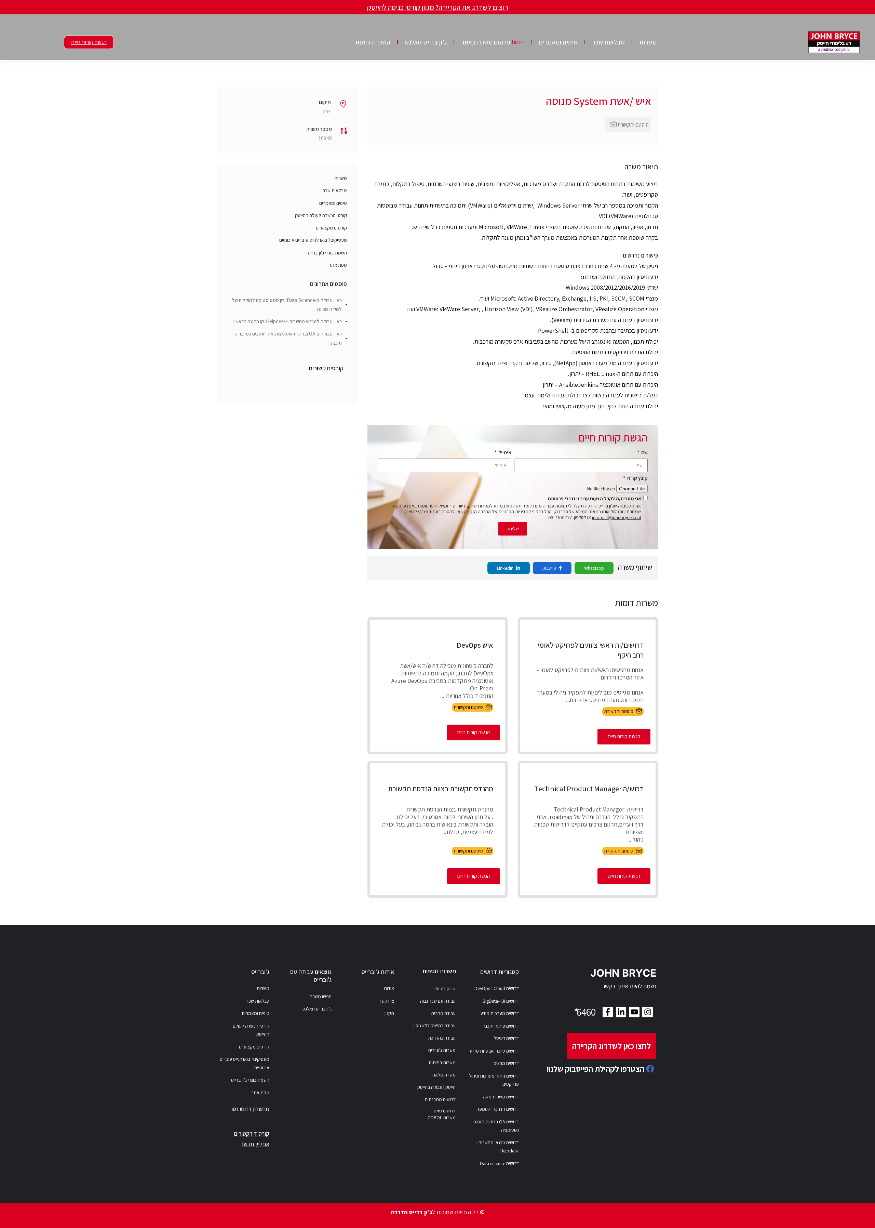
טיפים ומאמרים (558, 42)
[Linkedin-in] (621, 1012)
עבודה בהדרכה (442, 1038)
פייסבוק (549, 568)
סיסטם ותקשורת (633, 124)
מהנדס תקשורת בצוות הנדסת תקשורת (440, 788)
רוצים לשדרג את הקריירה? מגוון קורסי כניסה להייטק (437, 7)
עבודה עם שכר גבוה (438, 1001)
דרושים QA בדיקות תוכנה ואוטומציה (496, 1126)
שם (644, 452)
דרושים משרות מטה (501, 1097)
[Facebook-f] (608, 1012)
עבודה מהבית (443, 1013)
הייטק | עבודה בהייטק (436, 1087)
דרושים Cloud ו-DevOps (496, 988)
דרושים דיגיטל (506, 1038)
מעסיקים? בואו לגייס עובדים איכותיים (313, 240)
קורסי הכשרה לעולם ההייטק (321, 215)
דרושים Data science (499, 1163)
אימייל (504, 452)
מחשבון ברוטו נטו (250, 1109)
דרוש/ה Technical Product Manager (589, 788)
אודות (389, 988)
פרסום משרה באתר (493, 42)
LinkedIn (505, 568)
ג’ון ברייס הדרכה (411, 1212)
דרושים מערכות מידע (499, 1013)
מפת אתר (338, 265)
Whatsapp (594, 568)
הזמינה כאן (467, 512)
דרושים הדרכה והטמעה (497, 1109)
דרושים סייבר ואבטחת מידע (494, 1051)
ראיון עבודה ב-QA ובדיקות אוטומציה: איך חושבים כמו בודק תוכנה (288, 338)
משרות (648, 42)
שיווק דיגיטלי (444, 989)
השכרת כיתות (372, 42)
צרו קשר (386, 1001)
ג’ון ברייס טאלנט (426, 42)
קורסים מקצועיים (331, 227)
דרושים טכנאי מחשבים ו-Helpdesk (497, 1146)
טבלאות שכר (608, 42)
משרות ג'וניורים (442, 1050)
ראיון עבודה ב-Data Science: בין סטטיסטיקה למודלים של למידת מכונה (287, 304)
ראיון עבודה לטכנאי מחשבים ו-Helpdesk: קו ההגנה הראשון (287, 321)
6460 (584, 1012)
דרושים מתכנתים (440, 1099)
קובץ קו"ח (637, 478)
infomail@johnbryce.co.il (616, 517)
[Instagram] (647, 1012)
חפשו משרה (321, 996)
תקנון (389, 1013)
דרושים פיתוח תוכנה (501, 1026)
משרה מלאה (444, 1075)
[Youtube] (634, 1012)
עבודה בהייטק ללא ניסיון (434, 1025)
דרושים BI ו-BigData (501, 1001)
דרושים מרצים (506, 1063)
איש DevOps (475, 645)
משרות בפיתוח (442, 1062)
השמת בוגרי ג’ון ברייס (327, 252)
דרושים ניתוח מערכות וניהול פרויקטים (494, 1080)
